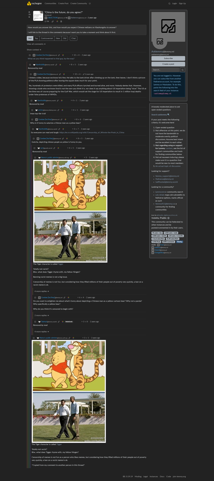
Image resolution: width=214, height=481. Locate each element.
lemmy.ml (48, 15)
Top (36, 38)
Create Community (78, 3)
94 (48, 21)
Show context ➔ (34, 50)
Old (64, 38)
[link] (52, 21)
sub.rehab (159, 195)
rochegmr (36, 3)
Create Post (63, 3)
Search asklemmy (159, 115)
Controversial (47, 38)
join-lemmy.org (179, 477)
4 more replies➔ (42, 291)
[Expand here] (38, 16)
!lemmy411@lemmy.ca (165, 204)
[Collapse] (30, 55)
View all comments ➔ (36, 44)
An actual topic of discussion (168, 166)
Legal (145, 477)
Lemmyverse (160, 192)
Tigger (60, 264)
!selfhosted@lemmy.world (166, 182)
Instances (154, 477)
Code (168, 477)
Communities (50, 3)
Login (174, 3)
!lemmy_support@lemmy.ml (167, 176)
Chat (73, 38)
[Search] (169, 3)
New (58, 38)
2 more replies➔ (42, 315)
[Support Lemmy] (90, 3)
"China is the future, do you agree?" (64, 12)
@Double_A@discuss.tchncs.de (167, 215)
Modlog (179, 242)
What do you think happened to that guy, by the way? (51, 59)
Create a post (168, 64)
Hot (30, 38)
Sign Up (182, 3)
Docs (162, 477)
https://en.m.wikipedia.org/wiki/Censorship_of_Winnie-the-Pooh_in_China (91, 133)
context (169, 148)
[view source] (61, 21)
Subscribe (168, 58)
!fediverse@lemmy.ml (164, 179)
